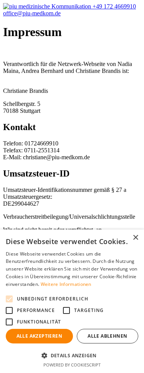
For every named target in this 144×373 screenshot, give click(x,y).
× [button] (135, 238)
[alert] (72, 301)
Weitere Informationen (66, 284)
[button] (72, 355)
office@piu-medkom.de (32, 13)
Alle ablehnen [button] (107, 336)
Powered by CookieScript (72, 365)
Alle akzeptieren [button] (39, 336)
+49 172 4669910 (114, 6)
